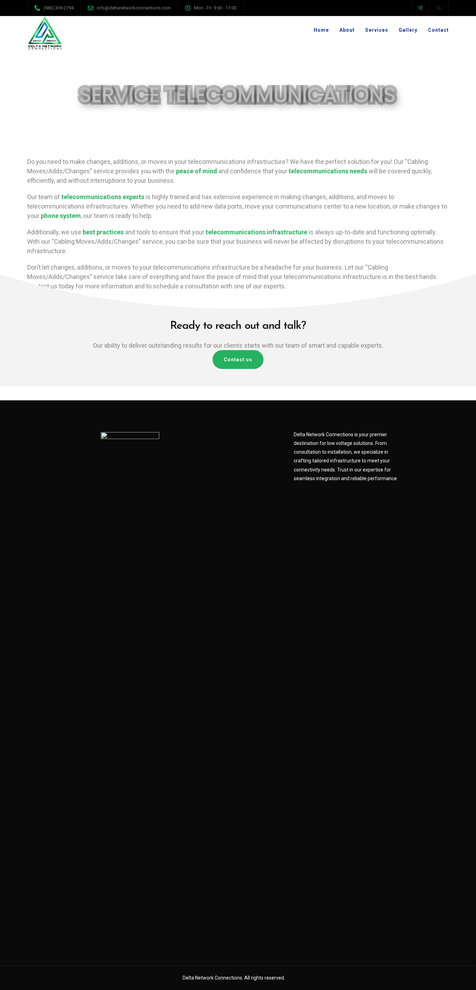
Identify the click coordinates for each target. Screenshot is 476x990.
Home (321, 30)
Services (376, 30)
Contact (438, 30)
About (347, 30)
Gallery (408, 30)
